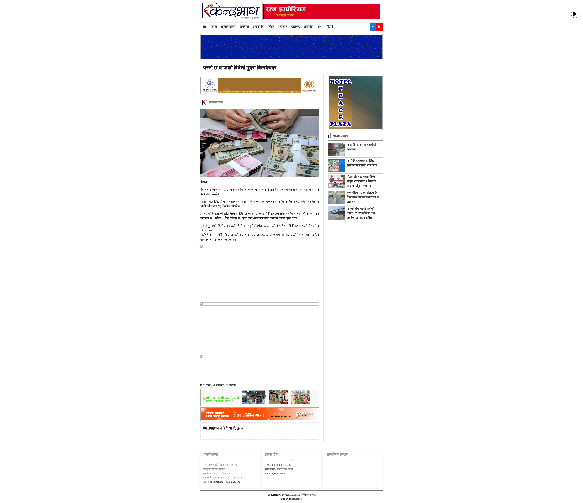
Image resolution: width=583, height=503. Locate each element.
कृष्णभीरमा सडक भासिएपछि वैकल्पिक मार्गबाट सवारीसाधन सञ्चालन (363, 197)
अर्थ (319, 26)
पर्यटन (271, 26)
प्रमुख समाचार (228, 26)
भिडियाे (329, 26)
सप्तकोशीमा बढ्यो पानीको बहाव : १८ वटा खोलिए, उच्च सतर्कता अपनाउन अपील (361, 213)
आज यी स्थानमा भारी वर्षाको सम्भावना (361, 147)
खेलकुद (296, 26)
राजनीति (244, 26)
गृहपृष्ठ (214, 26)
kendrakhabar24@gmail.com (225, 482)
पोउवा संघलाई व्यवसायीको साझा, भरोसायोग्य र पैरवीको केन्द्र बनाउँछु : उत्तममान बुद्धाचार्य (361, 183)
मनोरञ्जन (282, 26)
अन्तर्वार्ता (308, 26)
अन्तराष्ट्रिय (258, 26)
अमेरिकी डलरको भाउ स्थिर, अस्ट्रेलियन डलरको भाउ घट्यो (362, 163)
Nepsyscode (296, 499)
